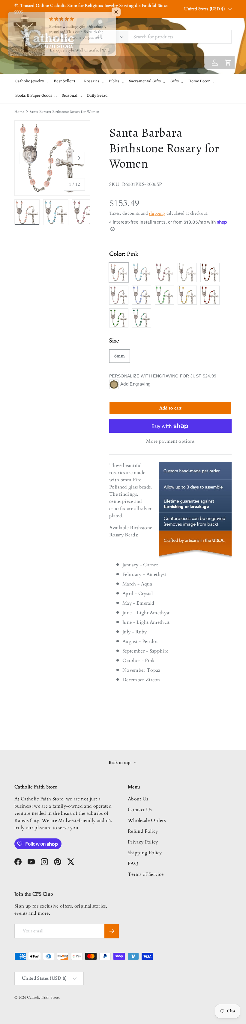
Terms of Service (146, 874)
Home (19, 111)
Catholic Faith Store (42, 997)
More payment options (170, 441)
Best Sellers (64, 81)
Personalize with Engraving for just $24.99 (162, 376)
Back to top (120, 762)
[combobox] (160, 36)
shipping (157, 213)
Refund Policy (143, 831)
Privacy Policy (143, 842)
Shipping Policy (145, 852)
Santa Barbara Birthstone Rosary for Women (64, 111)
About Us (138, 799)
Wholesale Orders (147, 820)
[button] (120, 11)
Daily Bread (97, 95)
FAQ (133, 863)
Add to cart (170, 408)
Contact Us (140, 809)
